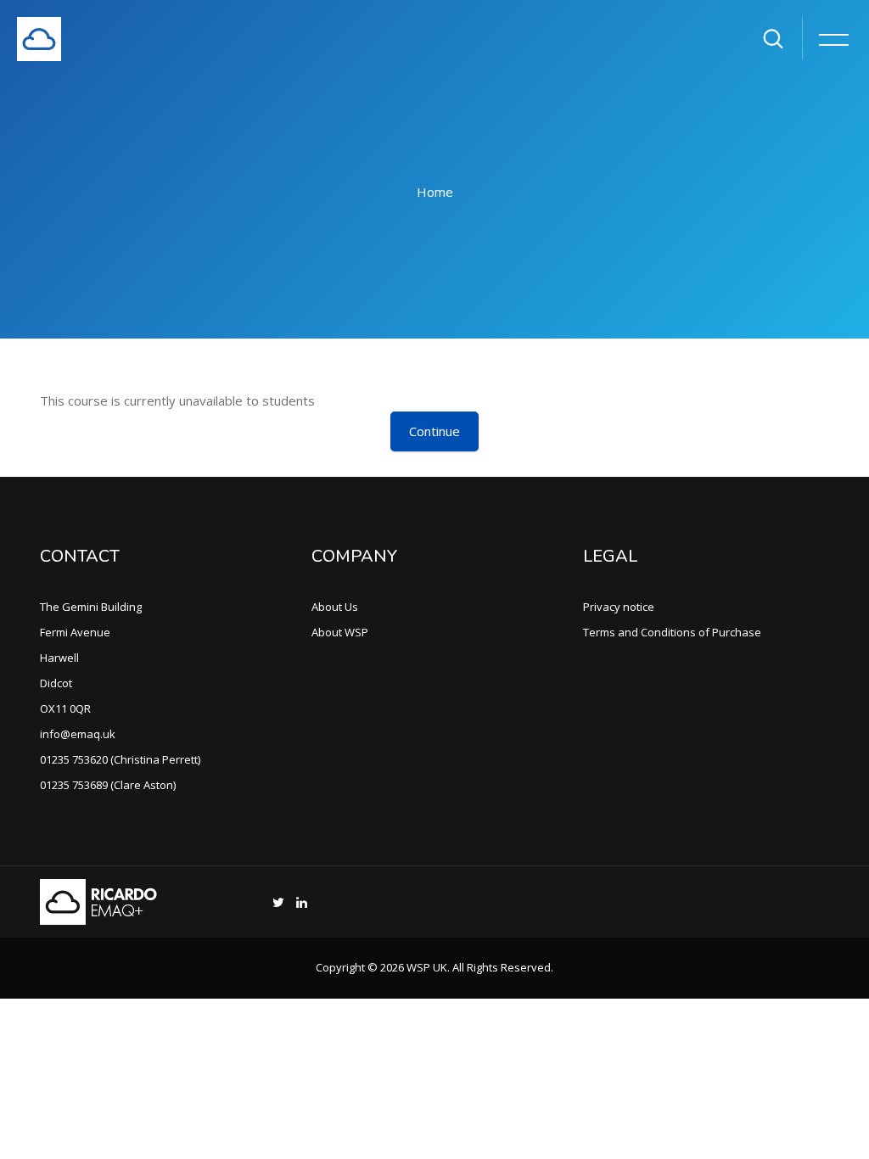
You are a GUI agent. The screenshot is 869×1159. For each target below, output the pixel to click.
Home (435, 191)
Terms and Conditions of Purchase (672, 632)
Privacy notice (618, 606)
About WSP (339, 632)
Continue (434, 431)
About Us (334, 606)
